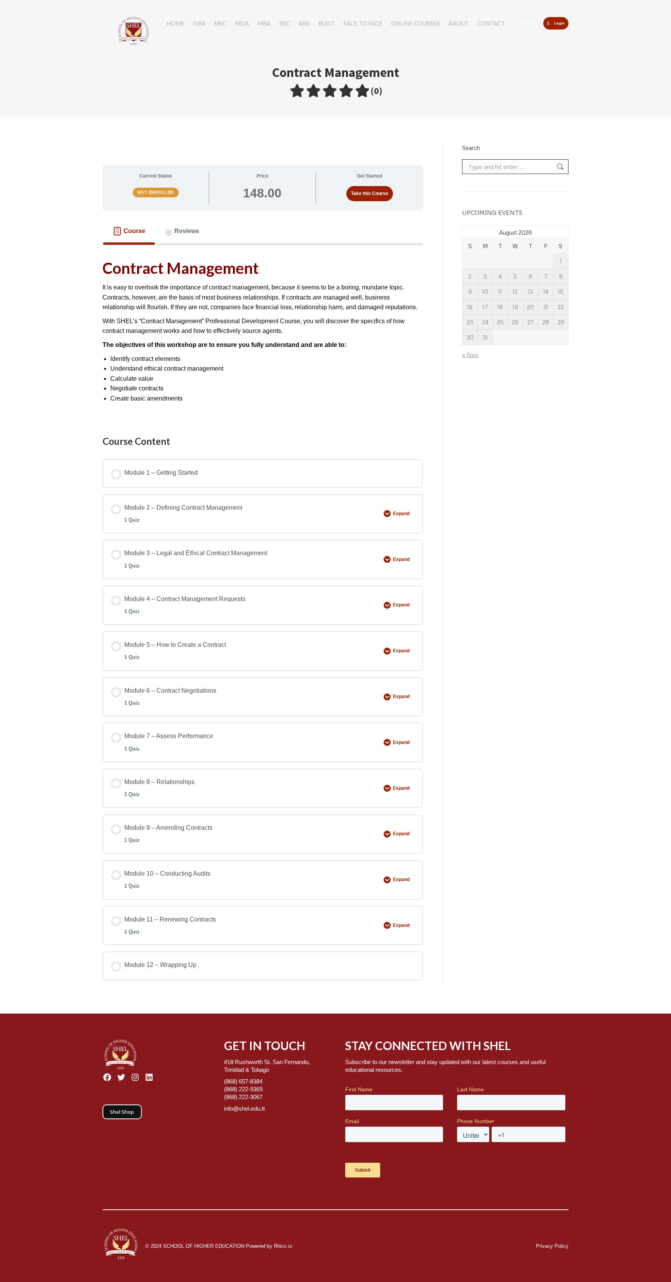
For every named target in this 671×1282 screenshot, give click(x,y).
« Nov (470, 354)
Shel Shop (122, 1111)
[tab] (129, 231)
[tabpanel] (263, 333)
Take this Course (369, 193)
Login (559, 23)
